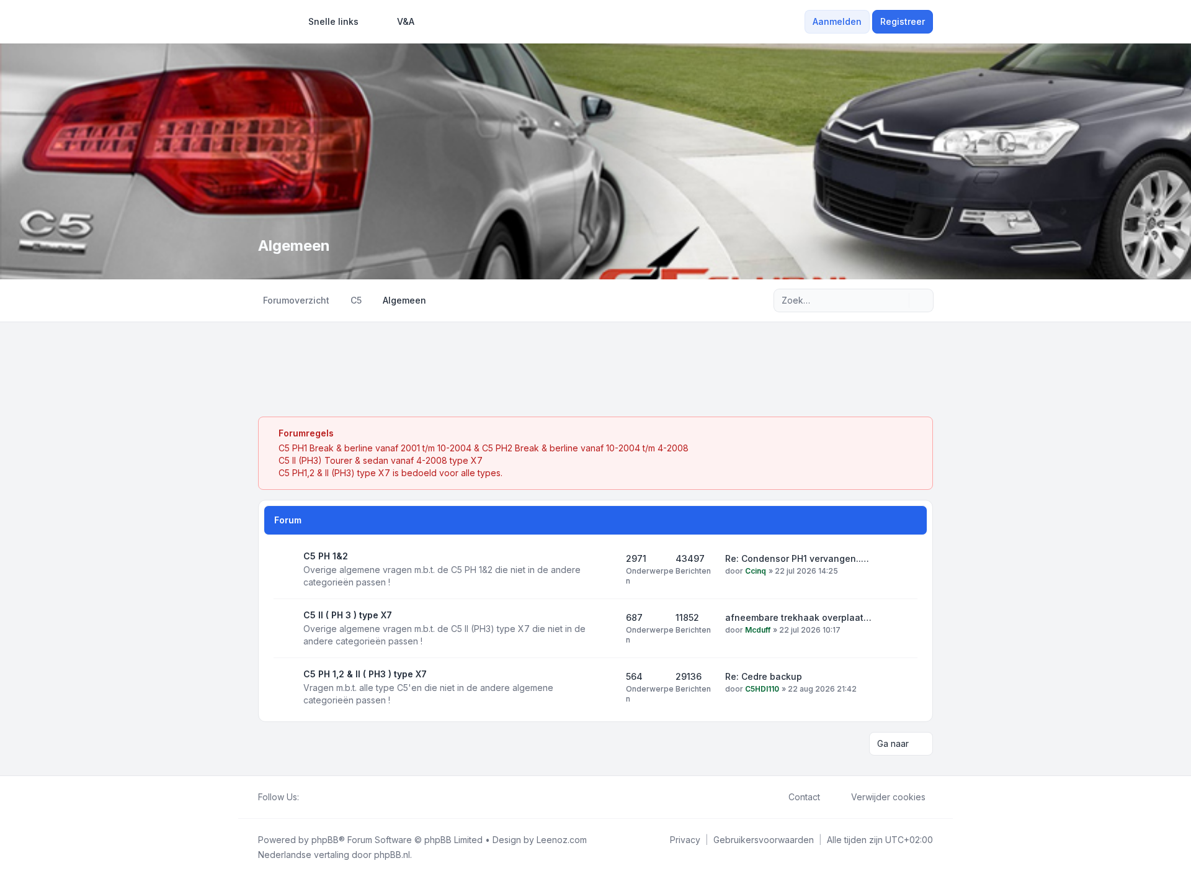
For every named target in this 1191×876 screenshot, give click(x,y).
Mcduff (757, 629)
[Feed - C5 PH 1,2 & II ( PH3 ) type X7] (605, 687)
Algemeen (294, 246)
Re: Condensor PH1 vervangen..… (797, 558)
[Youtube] (326, 797)
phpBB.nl (392, 854)
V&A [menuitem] (405, 21)
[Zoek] (898, 300)
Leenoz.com (562, 839)
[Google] (336, 797)
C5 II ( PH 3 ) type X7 (347, 615)
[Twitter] (316, 797)
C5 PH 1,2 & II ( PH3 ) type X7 (365, 674)
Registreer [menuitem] (902, 21)
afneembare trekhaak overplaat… (798, 617)
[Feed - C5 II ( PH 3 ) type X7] (605, 628)
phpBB (325, 839)
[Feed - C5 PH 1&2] (605, 569)
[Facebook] (306, 797)
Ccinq (755, 571)
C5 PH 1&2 (325, 556)
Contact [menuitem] (804, 797)
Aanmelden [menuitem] (837, 21)
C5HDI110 (762, 688)
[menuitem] (328, 22)
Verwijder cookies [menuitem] (888, 797)
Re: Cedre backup (763, 676)
